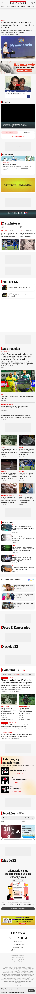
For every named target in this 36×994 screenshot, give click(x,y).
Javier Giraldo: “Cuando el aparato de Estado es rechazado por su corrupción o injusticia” (15, 726)
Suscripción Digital (18, 947)
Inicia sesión (24, 168)
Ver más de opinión (17, 136)
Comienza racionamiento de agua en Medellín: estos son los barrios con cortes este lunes (26, 451)
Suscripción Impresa (18, 944)
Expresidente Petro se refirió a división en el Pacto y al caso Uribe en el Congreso (22, 559)
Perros (13, 525)
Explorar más (17, 773)
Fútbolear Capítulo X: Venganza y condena (19, 287)
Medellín (21, 447)
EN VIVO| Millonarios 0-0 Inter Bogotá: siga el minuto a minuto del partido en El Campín (9, 235)
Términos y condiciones (18, 957)
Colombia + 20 (12, 723)
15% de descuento (28, 822)
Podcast (10, 293)
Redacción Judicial (14, 34)
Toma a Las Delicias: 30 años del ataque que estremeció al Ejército (16, 681)
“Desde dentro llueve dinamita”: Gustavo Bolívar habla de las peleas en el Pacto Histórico (27, 499)
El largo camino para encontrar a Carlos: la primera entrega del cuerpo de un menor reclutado (16, 735)
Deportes (10, 286)
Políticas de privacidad (18, 959)
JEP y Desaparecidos (6, 732)
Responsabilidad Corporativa (18, 955)
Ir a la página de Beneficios (18, 908)
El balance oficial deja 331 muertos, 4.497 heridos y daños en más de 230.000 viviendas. (16, 31)
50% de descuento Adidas (9, 822)
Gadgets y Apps (16, 566)
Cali (2, 394)
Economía (11, 495)
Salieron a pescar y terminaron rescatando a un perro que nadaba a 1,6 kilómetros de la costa (23, 528)
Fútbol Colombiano (6, 352)
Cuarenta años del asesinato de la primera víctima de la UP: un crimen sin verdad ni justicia (8, 711)
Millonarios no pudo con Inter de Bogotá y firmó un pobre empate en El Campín (26, 475)
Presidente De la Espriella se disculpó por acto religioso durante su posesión (23, 538)
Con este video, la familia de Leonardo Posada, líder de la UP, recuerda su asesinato (9, 451)
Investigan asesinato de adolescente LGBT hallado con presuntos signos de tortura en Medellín (9, 475)
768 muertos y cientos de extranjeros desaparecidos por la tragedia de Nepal (15, 125)
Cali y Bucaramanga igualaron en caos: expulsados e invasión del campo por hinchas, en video (16, 357)
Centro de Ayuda (18, 962)
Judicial (11, 404)
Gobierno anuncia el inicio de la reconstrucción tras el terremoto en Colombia (17, 25)
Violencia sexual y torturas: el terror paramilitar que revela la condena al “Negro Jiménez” (26, 711)
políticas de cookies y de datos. (16, 992)
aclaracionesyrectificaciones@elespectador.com (22, 975)
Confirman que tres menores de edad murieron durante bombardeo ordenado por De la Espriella (16, 416)
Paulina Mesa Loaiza (8, 719)
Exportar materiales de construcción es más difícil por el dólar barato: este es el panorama (9, 499)
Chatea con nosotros (19, 950)
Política (3, 20)
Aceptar (31, 990)
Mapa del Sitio (18, 941)
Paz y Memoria (5, 706)
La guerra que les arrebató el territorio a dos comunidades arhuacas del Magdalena (14, 407)
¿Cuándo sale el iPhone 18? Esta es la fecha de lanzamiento (23, 568)
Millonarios (21, 471)
